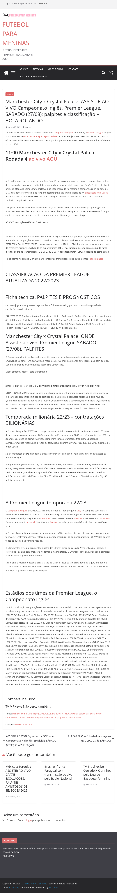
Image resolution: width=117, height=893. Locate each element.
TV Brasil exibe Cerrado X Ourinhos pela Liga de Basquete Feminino (97, 772)
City (79, 510)
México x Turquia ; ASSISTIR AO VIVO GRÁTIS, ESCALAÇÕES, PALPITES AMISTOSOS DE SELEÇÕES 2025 (18, 778)
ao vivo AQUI (44, 158)
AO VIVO (24, 69)
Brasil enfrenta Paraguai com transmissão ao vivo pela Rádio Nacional (58, 772)
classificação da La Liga (96, 192)
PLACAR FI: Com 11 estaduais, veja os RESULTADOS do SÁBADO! (89, 738)
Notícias (38, 69)
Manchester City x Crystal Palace (40, 136)
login (29, 820)
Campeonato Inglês (63, 132)
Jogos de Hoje (56, 69)
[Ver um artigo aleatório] (111, 72)
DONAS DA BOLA (11, 852)
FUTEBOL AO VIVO (24, 724)
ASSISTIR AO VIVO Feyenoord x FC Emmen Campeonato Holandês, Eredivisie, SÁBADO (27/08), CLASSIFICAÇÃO (31, 741)
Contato (73, 69)
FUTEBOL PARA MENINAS (15, 33)
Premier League (95, 132)
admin (27, 127)
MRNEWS (9, 856)
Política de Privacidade (33, 76)
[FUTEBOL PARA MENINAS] (6, 72)
